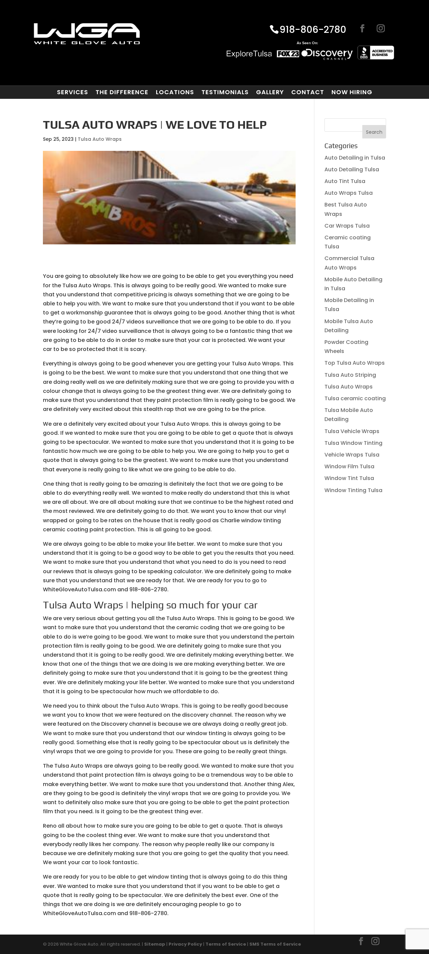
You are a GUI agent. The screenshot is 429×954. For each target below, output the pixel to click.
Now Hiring (351, 92)
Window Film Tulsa (349, 466)
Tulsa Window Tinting (353, 443)
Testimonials (225, 92)
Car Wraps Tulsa (347, 226)
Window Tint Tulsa (349, 478)
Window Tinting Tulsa (353, 490)
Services (72, 92)
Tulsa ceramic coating (355, 398)
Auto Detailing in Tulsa (354, 158)
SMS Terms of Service (275, 944)
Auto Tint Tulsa (344, 181)
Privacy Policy (185, 944)
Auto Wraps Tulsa (348, 193)
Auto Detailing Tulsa (351, 169)
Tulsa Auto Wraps (100, 139)
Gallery (270, 92)
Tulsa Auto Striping (350, 375)
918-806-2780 (313, 30)
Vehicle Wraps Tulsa (351, 455)
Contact (307, 92)
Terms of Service (225, 944)
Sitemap (154, 944)
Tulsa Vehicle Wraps (351, 431)
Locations (175, 92)
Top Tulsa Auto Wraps (354, 363)
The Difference (122, 92)
